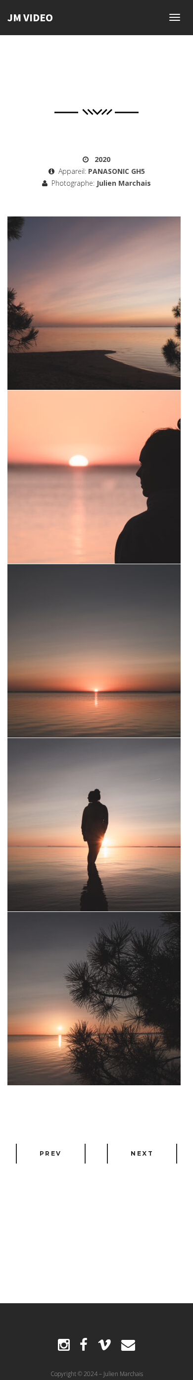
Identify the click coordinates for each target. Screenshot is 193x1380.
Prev (51, 1153)
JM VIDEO (30, 17)
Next (142, 1153)
